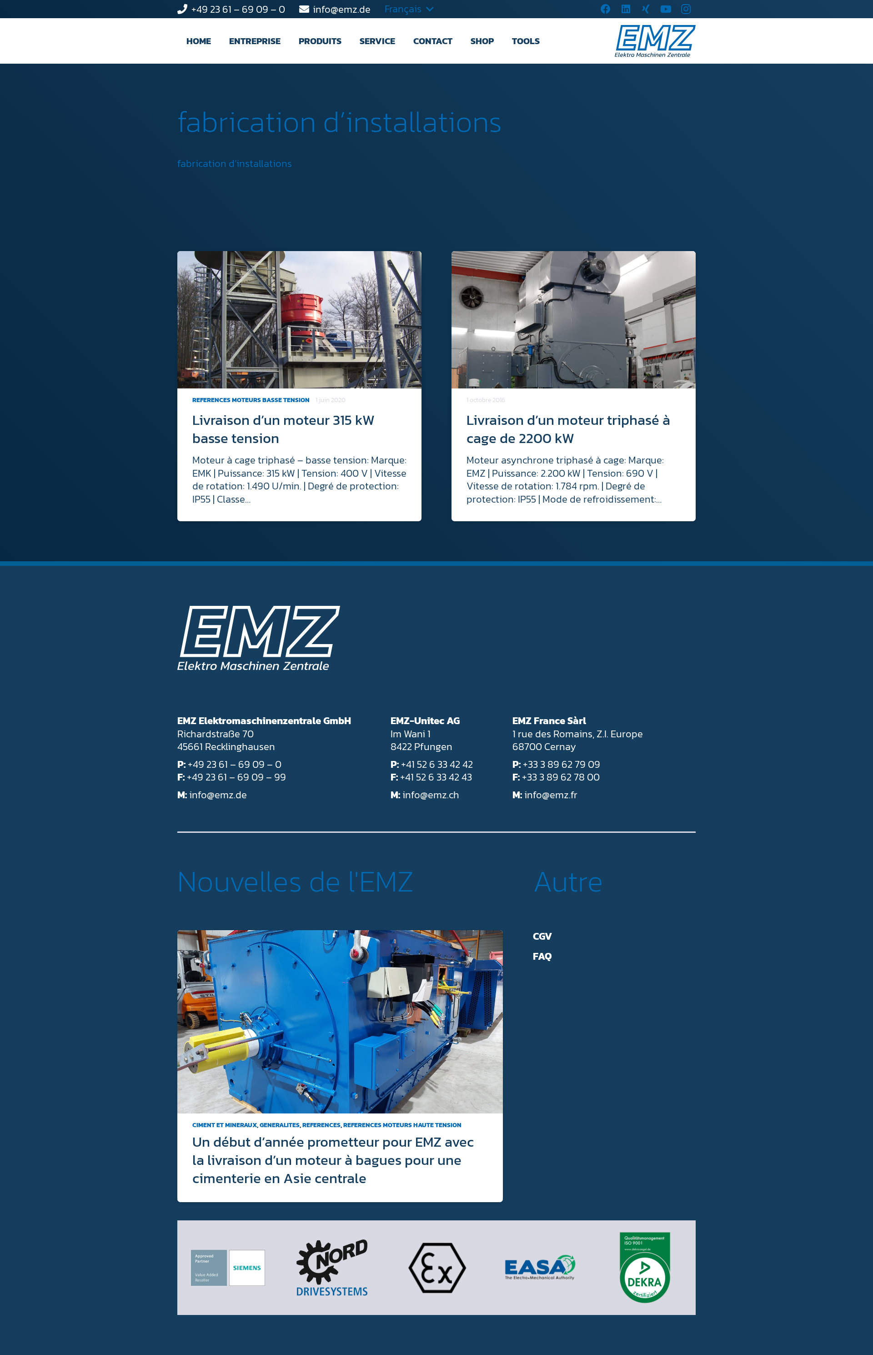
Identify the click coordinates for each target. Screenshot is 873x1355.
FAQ (542, 956)
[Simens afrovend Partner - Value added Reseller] (228, 1268)
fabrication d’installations (339, 121)
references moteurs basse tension (251, 400)
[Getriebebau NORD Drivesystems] (332, 1267)
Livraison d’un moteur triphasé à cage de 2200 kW (568, 428)
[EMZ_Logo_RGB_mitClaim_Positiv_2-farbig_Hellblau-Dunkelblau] (655, 41)
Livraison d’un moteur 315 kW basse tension (283, 428)
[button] (288, 40)
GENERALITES (280, 1125)
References (321, 1125)
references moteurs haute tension (402, 1125)
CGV (542, 936)
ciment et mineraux (224, 1125)
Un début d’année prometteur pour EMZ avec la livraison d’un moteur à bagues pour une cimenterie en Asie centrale (333, 1160)
